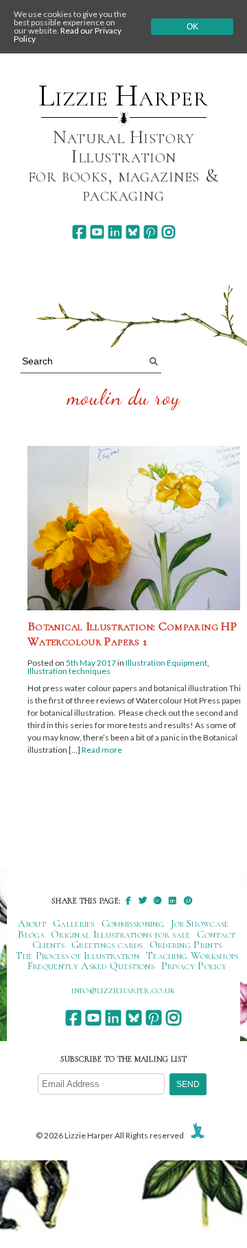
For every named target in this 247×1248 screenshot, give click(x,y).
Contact (216, 934)
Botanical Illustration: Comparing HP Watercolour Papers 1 (132, 634)
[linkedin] (114, 232)
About (32, 923)
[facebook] (79, 232)
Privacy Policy (193, 966)
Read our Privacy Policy (67, 34)
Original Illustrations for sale (121, 934)
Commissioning (133, 923)
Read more (102, 750)
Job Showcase (200, 923)
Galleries (74, 923)
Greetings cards (107, 944)
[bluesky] (132, 232)
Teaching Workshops (192, 955)
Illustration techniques (68, 671)
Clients (48, 944)
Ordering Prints (186, 944)
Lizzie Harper (123, 95)
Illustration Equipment (166, 663)
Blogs (31, 934)
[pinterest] (150, 232)
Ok (192, 27)
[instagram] (168, 232)
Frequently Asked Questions (90, 966)
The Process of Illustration (77, 955)
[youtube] (97, 232)
